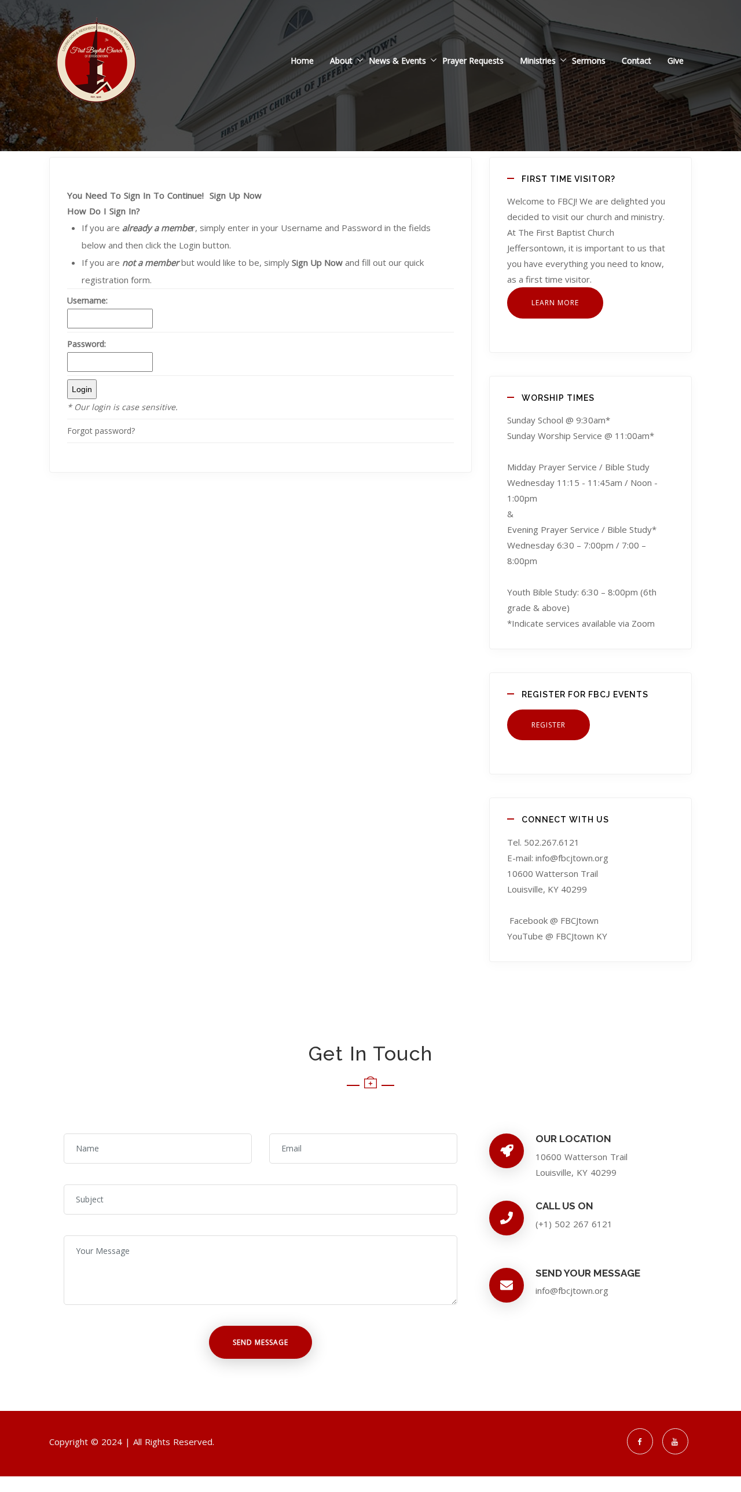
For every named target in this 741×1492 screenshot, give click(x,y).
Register (548, 725)
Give (675, 60)
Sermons (589, 60)
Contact (636, 60)
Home (302, 60)
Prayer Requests (473, 60)
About (341, 60)
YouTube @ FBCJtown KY (557, 936)
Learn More (555, 303)
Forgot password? (101, 430)
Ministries (538, 60)
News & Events (397, 60)
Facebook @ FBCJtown (554, 920)
